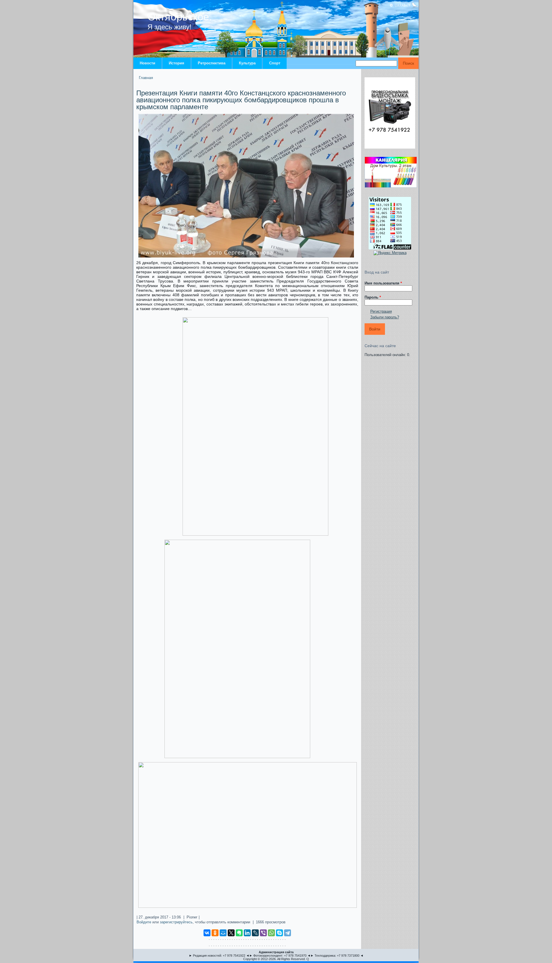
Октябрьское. (179, 17)
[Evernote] (239, 932)
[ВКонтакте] (207, 932)
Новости (147, 63)
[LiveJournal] (255, 932)
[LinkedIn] (247, 932)
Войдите (144, 922)
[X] (231, 932)
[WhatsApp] (271, 932)
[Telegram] (287, 932)
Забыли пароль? (384, 317)
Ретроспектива (211, 63)
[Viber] (263, 932)
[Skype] (279, 932)
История (176, 63)
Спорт (274, 63)
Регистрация (381, 311)
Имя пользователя (383, 283)
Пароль (373, 297)
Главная (146, 78)
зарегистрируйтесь (176, 922)
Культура (247, 63)
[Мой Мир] (223, 932)
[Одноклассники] (215, 932)
